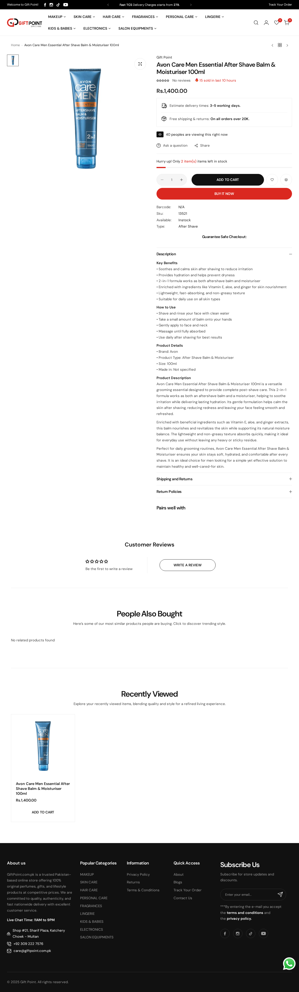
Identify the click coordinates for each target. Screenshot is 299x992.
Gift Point (164, 57)
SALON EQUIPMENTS (97, 937)
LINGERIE (87, 913)
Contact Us (183, 898)
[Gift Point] (24, 22)
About (179, 874)
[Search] (256, 22)
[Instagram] (51, 5)
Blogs (178, 882)
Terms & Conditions (143, 890)
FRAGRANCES (91, 906)
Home (15, 45)
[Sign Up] (280, 894)
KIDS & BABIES (91, 921)
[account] (266, 22)
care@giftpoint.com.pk (32, 950)
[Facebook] (45, 5)
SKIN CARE (88, 882)
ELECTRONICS (91, 929)
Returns (133, 882)
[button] (108, 4)
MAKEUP (87, 874)
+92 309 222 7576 (28, 943)
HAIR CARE (89, 890)
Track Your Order (280, 5)
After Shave (188, 226)
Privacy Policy (138, 874)
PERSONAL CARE (93, 898)
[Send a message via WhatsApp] (289, 963)
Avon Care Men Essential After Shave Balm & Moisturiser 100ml (43, 788)
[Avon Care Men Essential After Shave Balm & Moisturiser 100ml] (43, 746)
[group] (85, 119)
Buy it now (224, 193)
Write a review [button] (188, 565)
